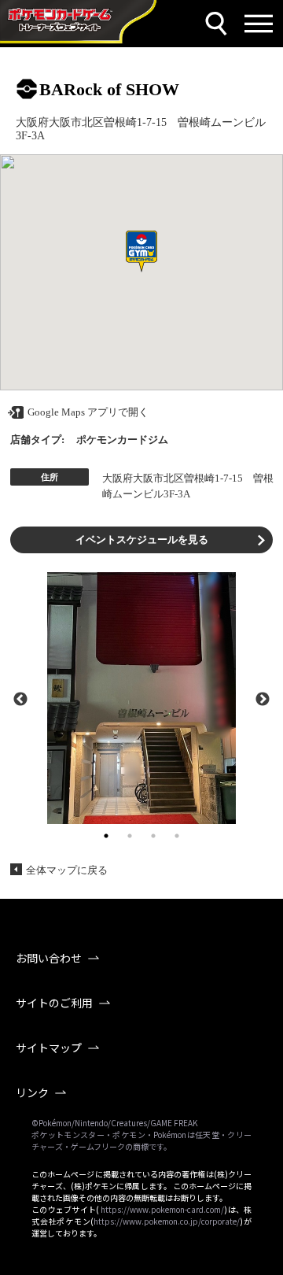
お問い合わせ (49, 958)
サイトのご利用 (54, 1003)
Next (262, 698)
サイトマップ (49, 1047)
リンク (32, 1092)
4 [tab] (177, 836)
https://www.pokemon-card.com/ (162, 1209)
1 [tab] (106, 836)
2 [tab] (130, 836)
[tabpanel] (141, 698)
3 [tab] (153, 836)
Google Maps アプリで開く (88, 412)
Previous (20, 698)
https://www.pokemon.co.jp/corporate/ (167, 1221)
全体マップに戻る (67, 870)
